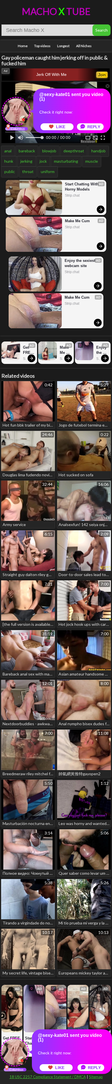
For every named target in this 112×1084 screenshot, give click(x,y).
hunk (8, 161)
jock (43, 161)
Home (23, 46)
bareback (27, 150)
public (9, 171)
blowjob (49, 150)
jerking (26, 161)
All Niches (84, 46)
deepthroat (73, 150)
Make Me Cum (77, 221)
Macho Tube (56, 11)
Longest (63, 46)
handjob (98, 150)
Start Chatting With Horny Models (82, 186)
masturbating (66, 161)
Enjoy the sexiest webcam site (80, 263)
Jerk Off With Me (51, 74)
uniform (48, 171)
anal (7, 150)
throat (28, 171)
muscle (91, 161)
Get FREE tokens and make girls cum (28, 350)
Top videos (42, 46)
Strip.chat (72, 195)
